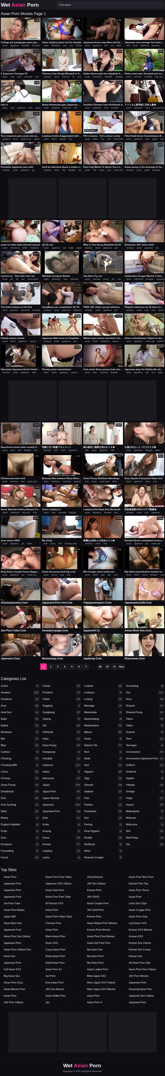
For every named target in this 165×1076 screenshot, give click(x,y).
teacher (145, 732)
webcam (145, 817)
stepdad (119, 77)
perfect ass (26, 139)
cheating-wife (20, 765)
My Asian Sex (95, 949)
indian (61, 771)
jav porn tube (12, 903)
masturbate (103, 712)
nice (103, 751)
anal (20, 705)
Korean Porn (94, 890)
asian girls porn (54, 890)
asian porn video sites (58, 916)
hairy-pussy (61, 745)
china (20, 771)
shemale (74, 279)
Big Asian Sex (12, 976)
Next (121, 666)
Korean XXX (136, 936)
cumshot (28, 77)
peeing (103, 824)
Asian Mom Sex (13, 923)
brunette (25, 45)
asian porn (32, 481)
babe (119, 45)
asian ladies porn (97, 969)
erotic (20, 831)
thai (115, 512)
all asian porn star (139, 962)
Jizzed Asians (95, 877)
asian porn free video (58, 877)
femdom (154, 575)
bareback (56, 45)
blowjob (71, 170)
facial (20, 857)
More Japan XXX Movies (101, 989)
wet (145, 831)
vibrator (145, 784)
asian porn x (94, 1002)
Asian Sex (9, 956)
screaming (145, 685)
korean (61, 844)
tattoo (145, 725)
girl (61, 725)
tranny (79, 45)
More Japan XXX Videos (101, 982)
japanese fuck (12, 896)
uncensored (32, 279)
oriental (103, 784)
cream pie (150, 341)
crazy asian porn (55, 949)
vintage (145, 791)
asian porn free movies (101, 936)
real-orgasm (103, 831)
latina (61, 857)
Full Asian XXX (12, 969)
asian (4, 45)
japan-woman (61, 798)
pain (103, 575)
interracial (97, 77)
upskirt (145, 778)
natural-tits (103, 745)
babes (20, 725)
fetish (54, 139)
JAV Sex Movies (54, 989)
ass (119, 279)
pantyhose (103, 811)
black (114, 481)
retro (103, 850)
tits (113, 279)
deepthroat (20, 791)
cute (12, 77)
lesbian (103, 685)
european (20, 844)
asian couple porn (98, 903)
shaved (145, 705)
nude (103, 758)
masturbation (103, 725)
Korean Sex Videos (140, 943)
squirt (101, 170)
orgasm (103, 771)
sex (112, 45)
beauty (63, 139)
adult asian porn (55, 962)
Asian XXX (51, 943)
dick (69, 575)
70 (107, 666)
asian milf (118, 170)
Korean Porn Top (138, 883)
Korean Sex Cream (140, 949)
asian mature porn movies (102, 923)
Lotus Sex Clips (138, 903)
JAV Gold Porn (95, 910)
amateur (47, 77)
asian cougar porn (140, 910)
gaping (61, 718)
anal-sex (20, 712)
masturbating (103, 718)
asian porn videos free (17, 949)
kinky (61, 824)
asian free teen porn (141, 877)
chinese (65, 77)
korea (61, 837)
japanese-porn (61, 811)
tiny (70, 139)
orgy (103, 778)
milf (105, 45)
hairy (61, 738)
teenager (145, 745)
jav (33, 170)
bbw (20, 745)
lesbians (103, 692)
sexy (147, 108)
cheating (20, 758)
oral (19, 450)
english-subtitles (20, 824)
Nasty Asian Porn (55, 956)
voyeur (33, 341)
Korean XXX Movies (140, 929)
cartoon (20, 751)
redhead (103, 844)
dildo (20, 811)
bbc (109, 575)
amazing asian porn (140, 989)
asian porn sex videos (17, 936)
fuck (35, 512)
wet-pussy (145, 837)
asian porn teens (139, 890)
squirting (160, 279)
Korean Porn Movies (98, 929)
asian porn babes (14, 910)
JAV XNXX (93, 896)
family (61, 685)
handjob (61, 758)
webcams (145, 824)
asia (65, 45)
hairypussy (61, 751)
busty (94, 481)
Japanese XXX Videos (58, 883)
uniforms (145, 771)
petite (36, 139)
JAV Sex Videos (96, 883)
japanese (14, 45)
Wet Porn (20, 5)
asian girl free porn (98, 943)
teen (19, 77)
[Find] (161, 4)
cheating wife (70, 543)
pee (116, 248)
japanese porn (12, 883)
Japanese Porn (12, 890)
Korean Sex (135, 956)
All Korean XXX (54, 903)
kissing (61, 831)
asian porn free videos (142, 969)
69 (100, 666)
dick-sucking (20, 804)
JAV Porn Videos (13, 1002)
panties (103, 804)
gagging (61, 705)
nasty (103, 738)
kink (61, 817)
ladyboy (72, 512)
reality (103, 837)
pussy (106, 279)
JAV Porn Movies (138, 976)
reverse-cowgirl (103, 857)
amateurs (20, 699)
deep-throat (20, 784)
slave (144, 575)
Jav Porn (50, 976)
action (20, 685)
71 (114, 666)
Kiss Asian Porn (54, 982)
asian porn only (138, 916)
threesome (118, 139)
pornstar (138, 77)
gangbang (61, 712)
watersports (145, 811)
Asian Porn (10, 877)
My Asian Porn (95, 956)
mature (103, 732)
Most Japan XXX (96, 976)
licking (103, 699)
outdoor (103, 791)
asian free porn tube (58, 896)
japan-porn (61, 791)
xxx (145, 844)
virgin (145, 798)
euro (20, 837)
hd (73, 77)
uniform (160, 341)
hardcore (36, 45)
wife (128, 45)
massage (103, 705)
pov (71, 45)
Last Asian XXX (138, 923)
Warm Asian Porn (55, 936)
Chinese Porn (53, 923)
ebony (20, 817)
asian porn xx (53, 969)
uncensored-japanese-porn (145, 758)
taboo (145, 718)
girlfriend (145, 45)
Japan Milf (9, 916)
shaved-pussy (145, 712)
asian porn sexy (13, 982)
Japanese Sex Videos (141, 995)
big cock (159, 77)
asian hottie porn (55, 995)
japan (37, 108)
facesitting (20, 850)
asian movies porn (14, 989)
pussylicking (158, 108)
